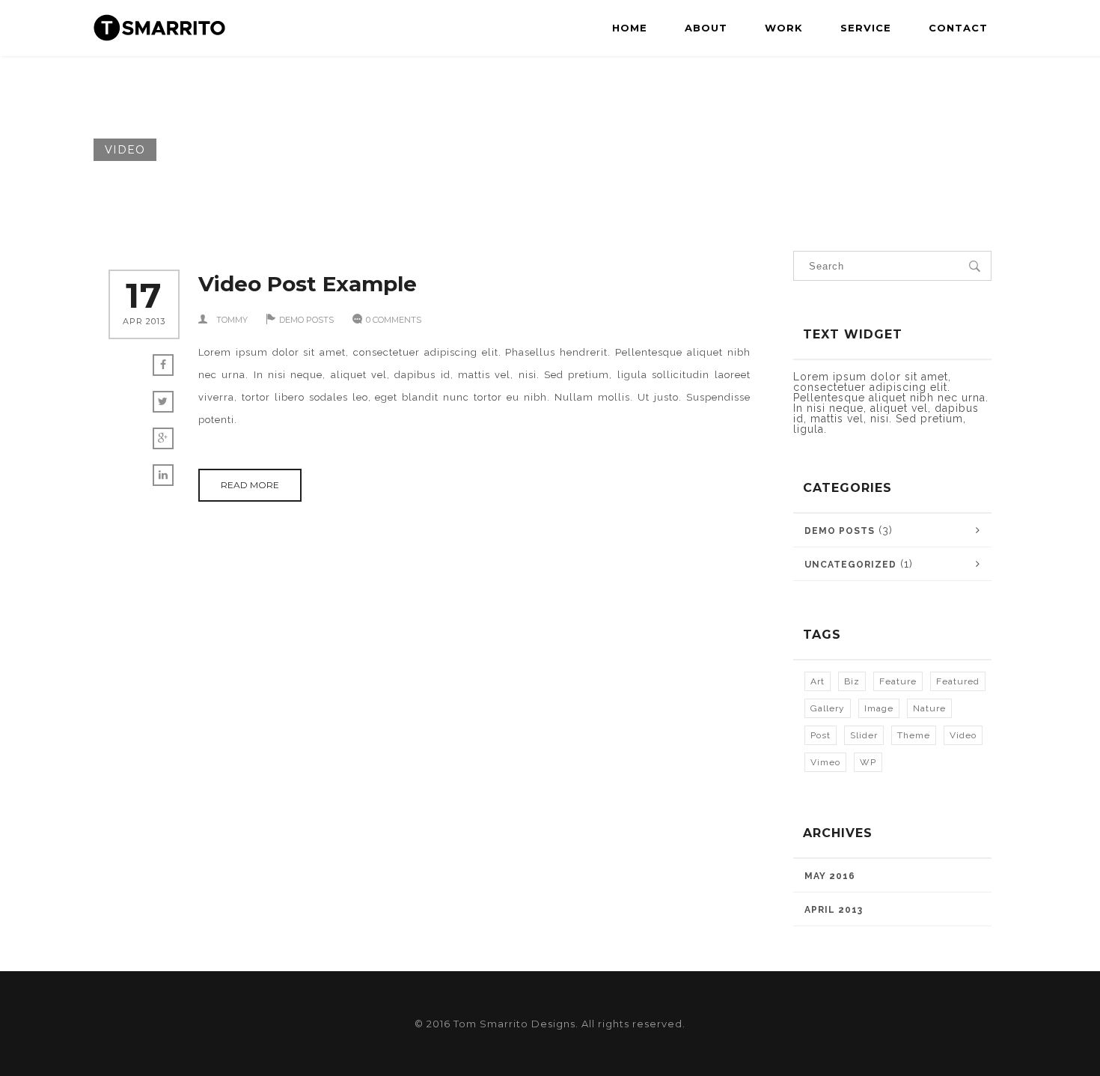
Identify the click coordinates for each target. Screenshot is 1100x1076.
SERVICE (865, 28)
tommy (232, 319)
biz (852, 681)
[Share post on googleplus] (163, 438)
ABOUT (706, 28)
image (878, 708)
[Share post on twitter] (163, 402)
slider (864, 735)
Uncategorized (850, 564)
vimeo (825, 762)
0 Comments (393, 319)
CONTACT (958, 28)
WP (868, 762)
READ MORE (250, 484)
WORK (784, 28)
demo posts (306, 319)
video (963, 735)
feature (898, 681)
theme (913, 735)
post (820, 735)
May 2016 (829, 876)
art (817, 681)
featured (958, 681)
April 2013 (833, 910)
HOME (629, 28)
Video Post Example (307, 284)
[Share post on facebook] (163, 365)
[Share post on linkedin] (163, 475)
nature (929, 708)
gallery (827, 708)
